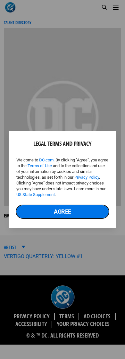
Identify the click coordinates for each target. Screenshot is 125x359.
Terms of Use (40, 165)
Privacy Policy (86, 177)
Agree (62, 211)
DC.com (46, 160)
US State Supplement (35, 194)
